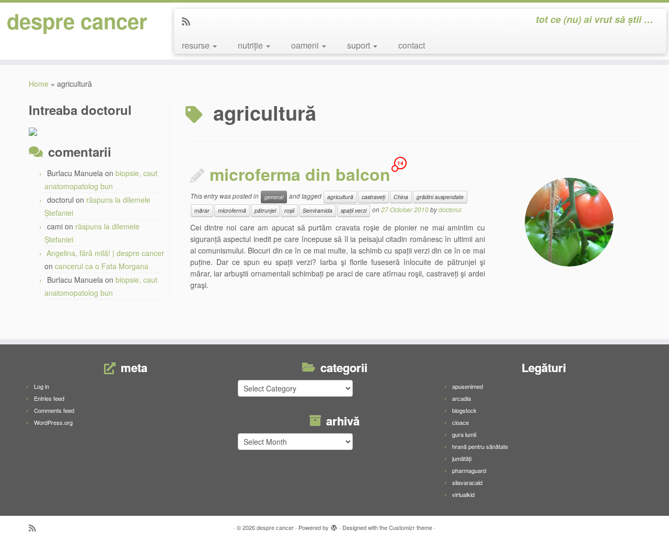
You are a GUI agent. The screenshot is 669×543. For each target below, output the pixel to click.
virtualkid (463, 494)
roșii (289, 210)
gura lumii (464, 434)
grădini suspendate (440, 197)
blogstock (464, 410)
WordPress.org (53, 422)
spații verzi (353, 210)
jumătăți (461, 458)
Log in (41, 386)
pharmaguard (469, 470)
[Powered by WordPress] (334, 525)
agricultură (340, 197)
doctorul (450, 209)
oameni (306, 45)
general (273, 197)
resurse (197, 45)
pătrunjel (265, 210)
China (401, 197)
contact (411, 45)
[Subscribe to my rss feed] (189, 21)
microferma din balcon (300, 174)
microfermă (232, 210)
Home (39, 83)
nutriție (251, 45)
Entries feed (49, 398)
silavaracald (467, 482)
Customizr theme (410, 527)
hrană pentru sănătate (480, 446)
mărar (202, 210)
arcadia (461, 398)
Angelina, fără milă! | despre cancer (105, 253)
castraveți (373, 197)
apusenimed (467, 386)
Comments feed (54, 410)
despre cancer (77, 20)
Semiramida (317, 210)
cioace (460, 422)
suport (359, 45)
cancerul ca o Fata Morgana (101, 266)
